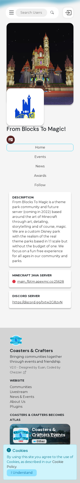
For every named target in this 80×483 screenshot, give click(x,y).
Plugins (16, 407)
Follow (40, 185)
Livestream (19, 392)
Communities (21, 387)
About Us (17, 402)
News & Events (22, 397)
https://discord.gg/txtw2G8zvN (37, 302)
